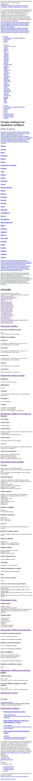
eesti (18, 24)
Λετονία (3, 216)
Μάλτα (3, 225)
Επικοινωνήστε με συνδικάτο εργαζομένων (14, 38)
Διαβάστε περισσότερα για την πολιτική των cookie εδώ (14, 776)
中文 (27, 32)
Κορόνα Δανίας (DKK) (6, 303)
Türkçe (3, 32)
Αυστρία (3, 149)
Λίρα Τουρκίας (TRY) (6, 318)
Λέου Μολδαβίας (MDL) (7, 314)
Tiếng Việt (22, 32)
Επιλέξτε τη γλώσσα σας (12, 21)
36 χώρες (6, 36)
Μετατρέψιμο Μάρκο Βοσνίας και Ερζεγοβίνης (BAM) (14, 320)
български (8, 22)
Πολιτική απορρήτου (9, 114)
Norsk (15, 28)
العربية (3, 22)
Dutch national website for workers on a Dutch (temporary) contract (16, 721)
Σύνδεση (6, 118)
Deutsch (27, 22)
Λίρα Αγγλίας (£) (5, 317)
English (8, 24)
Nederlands (25, 28)
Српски (21, 31)
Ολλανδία (4, 229)
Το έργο (6, 112)
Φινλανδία (4, 181)
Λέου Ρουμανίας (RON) (7, 316)
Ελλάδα (3, 190)
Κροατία (3, 194)
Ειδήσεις (6, 40)
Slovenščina (10, 31)
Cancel (6, 4)
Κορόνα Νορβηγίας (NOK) (7, 306)
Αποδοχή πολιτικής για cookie (8, 779)
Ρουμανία (4, 241)
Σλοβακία (4, 254)
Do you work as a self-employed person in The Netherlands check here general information (15, 738)
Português (13, 29)
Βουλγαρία (4, 155)
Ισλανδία (3, 203)
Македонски (5, 28)
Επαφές (14, 693)
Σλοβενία (3, 251)
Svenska (26, 31)
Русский (24, 29)
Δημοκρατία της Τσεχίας (8, 165)
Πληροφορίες (6, 326)
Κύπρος (3, 162)
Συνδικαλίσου (7, 39)
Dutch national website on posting (14, 712)
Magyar (16, 25)
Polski (8, 29)
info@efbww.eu (4, 759)
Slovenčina (4, 31)
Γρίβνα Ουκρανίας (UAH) (7, 296)
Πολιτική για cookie (8, 115)
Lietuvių (3, 26)
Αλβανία (3, 146)
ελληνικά (3, 21)
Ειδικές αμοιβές (18, 462)
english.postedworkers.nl (10, 714)
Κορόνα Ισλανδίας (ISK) (7, 304)
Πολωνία (3, 235)
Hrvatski (11, 25)
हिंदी (7, 25)
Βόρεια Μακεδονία (7, 222)
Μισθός (15, 326)
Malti (11, 28)
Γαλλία (3, 184)
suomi (21, 24)
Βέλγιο (3, 152)
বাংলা (13, 22)
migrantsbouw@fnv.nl (7, 702)
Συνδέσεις (15, 708)
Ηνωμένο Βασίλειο (6, 187)
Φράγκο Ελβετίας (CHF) (7, 323)
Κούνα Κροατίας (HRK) (7, 310)
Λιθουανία (4, 210)
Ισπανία (3, 178)
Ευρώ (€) (26, 294)
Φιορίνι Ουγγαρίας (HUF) (7, 321)
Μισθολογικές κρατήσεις (21, 630)
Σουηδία (3, 248)
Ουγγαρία (4, 197)
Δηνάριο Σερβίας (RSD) (6, 299)
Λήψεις (5, 42)
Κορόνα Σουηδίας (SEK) (7, 307)
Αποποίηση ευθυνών (9, 116)
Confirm (3, 4)
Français (26, 24)
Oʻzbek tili (15, 32)
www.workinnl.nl (8, 725)
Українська (8, 32)
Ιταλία (3, 206)
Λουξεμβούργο (5, 213)
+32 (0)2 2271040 (5, 758)
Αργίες (14, 600)
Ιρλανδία (3, 200)
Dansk (22, 22)
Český (18, 22)
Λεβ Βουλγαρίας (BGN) (7, 311)
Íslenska (22, 25)
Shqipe (16, 31)
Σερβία (3, 245)
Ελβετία (3, 159)
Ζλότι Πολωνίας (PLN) (6, 301)
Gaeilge (3, 25)
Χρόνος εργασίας (18, 375)
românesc (19, 29)
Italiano (27, 25)
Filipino (3, 29)
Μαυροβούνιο (5, 219)
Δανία (2, 171)
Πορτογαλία (4, 238)
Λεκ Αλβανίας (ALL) (6, 313)
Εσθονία (3, 175)
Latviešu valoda (10, 26)
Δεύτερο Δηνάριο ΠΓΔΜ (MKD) (9, 297)
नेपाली (19, 28)
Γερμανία (4, 168)
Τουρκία (3, 257)
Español (13, 24)
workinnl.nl (6, 736)
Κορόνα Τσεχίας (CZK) (6, 308)
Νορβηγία (4, 232)
